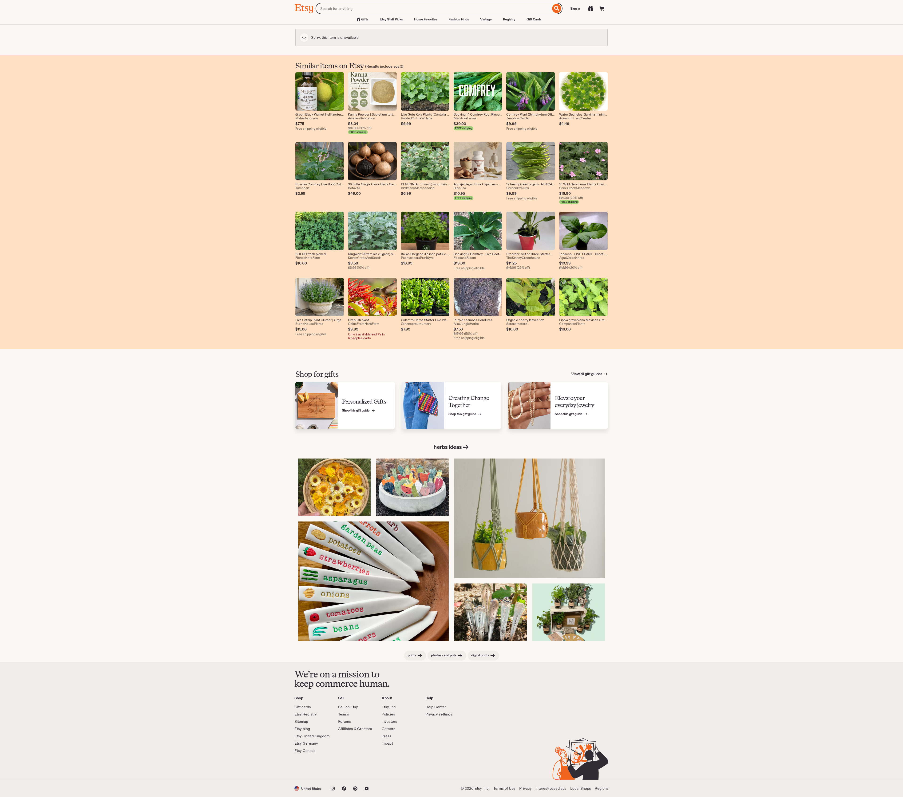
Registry (509, 19)
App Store (310, 766)
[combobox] (433, 8)
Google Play (346, 766)
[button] (308, 788)
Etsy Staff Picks (391, 19)
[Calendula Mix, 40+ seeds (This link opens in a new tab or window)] (334, 487)
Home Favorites (425, 19)
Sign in (575, 8)
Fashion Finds (459, 19)
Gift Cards (534, 19)
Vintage (486, 19)
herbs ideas (448, 447)
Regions (602, 788)
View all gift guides (587, 374)
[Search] (556, 8)
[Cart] (602, 8)
